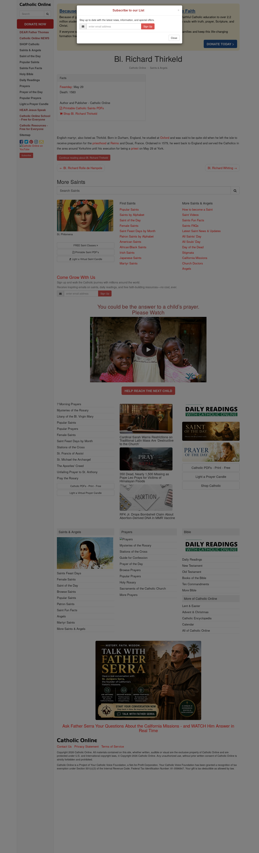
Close (174, 38)
